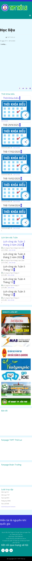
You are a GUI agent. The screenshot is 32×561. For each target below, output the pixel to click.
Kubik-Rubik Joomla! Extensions (8, 506)
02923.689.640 (19, 536)
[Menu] (30, 15)
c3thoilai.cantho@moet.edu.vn (17, 538)
